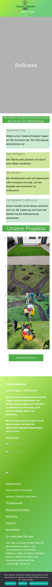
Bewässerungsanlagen (18, 510)
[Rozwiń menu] (26, 15)
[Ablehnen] (49, 579)
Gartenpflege (12, 529)
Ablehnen (22, 583)
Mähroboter (12, 516)
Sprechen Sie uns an (26, 358)
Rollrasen (11, 523)
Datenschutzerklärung (38, 583)
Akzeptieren (10, 583)
